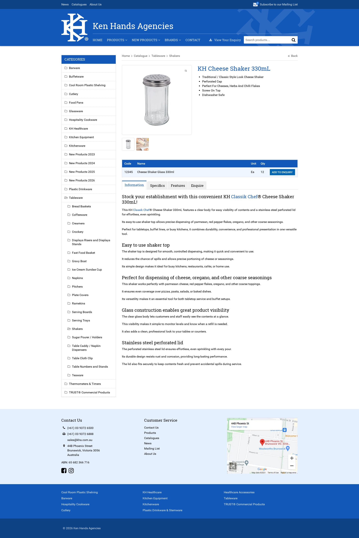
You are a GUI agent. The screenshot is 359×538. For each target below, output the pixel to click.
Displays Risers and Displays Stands (91, 242)
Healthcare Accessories (239, 492)
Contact (192, 40)
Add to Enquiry (282, 172)
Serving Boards (82, 312)
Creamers (78, 223)
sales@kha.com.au (79, 440)
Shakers (174, 56)
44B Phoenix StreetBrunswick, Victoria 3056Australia (83, 450)
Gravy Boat (79, 261)
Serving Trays (81, 320)
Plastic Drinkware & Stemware (162, 510)
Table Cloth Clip (82, 358)
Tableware (158, 56)
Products (115, 40)
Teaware (77, 375)
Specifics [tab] (157, 185)
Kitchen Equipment (81, 137)
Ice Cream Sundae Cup (87, 269)
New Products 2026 (82, 180)
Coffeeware (79, 215)
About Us (96, 4)
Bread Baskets (81, 206)
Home (97, 40)
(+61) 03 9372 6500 (80, 428)
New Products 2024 (82, 163)
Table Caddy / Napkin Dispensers (86, 348)
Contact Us (151, 427)
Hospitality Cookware (83, 120)
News (65, 4)
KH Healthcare (78, 128)
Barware (74, 68)
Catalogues (79, 4)
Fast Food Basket (83, 253)
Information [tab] (134, 185)
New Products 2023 (82, 154)
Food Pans (76, 102)
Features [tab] (178, 185)
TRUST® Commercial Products (89, 392)
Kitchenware (77, 146)
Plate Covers (80, 295)
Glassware (76, 111)
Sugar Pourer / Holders (87, 337)
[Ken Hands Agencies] (74, 27)
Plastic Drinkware (80, 189)
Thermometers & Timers (85, 384)
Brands (171, 40)
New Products (144, 40)
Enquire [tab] (197, 185)
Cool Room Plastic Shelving (87, 85)
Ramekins (78, 303)
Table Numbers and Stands (90, 366)
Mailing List (152, 448)
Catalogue (140, 56)
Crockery (77, 232)
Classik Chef (244, 197)
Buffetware (76, 76)
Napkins (77, 278)
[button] (293, 40)
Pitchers (77, 286)
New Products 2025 (82, 172)
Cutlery (73, 94)
